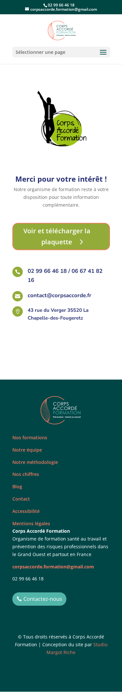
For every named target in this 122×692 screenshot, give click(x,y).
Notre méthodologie (35, 462)
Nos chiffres (25, 474)
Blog (17, 486)
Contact (21, 499)
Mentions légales (31, 523)
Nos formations (29, 437)
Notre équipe (27, 450)
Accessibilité (26, 511)
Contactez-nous (42, 598)
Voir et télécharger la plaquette (56, 236)
